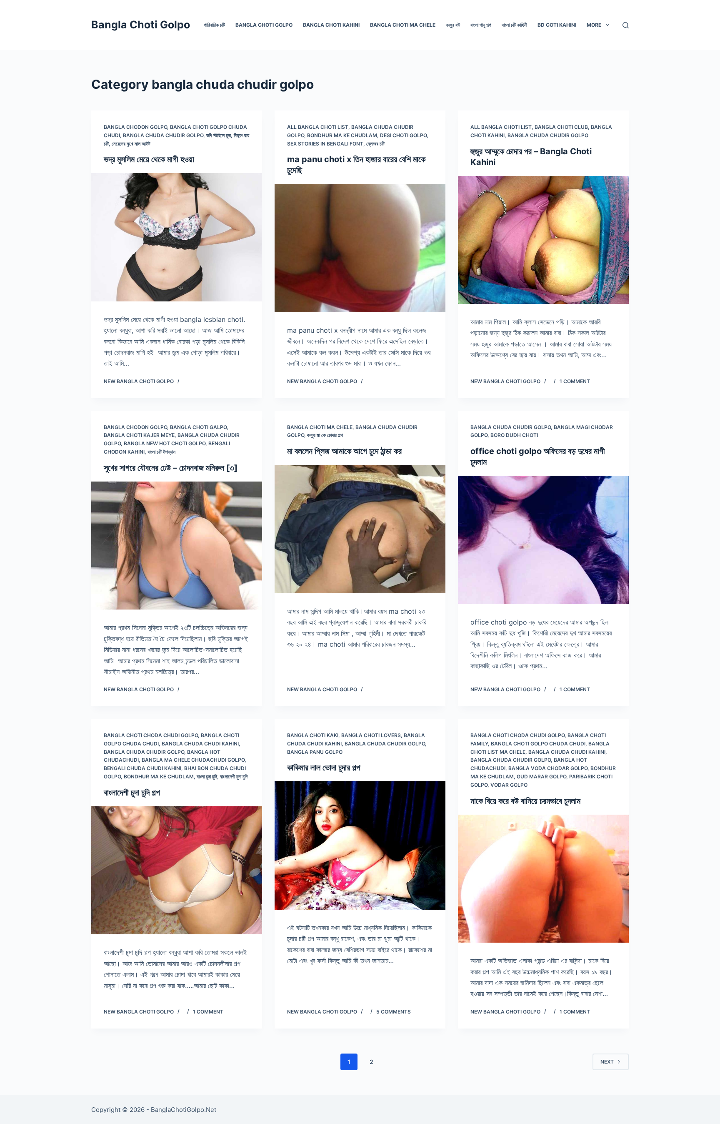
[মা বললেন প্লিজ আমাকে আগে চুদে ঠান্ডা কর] (360, 529)
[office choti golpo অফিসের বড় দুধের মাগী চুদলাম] (543, 540)
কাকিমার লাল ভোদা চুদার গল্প (323, 768)
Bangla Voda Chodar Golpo (548, 768)
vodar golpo (509, 785)
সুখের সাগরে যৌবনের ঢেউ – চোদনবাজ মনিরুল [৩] (171, 468)
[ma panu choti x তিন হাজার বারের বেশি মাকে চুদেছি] (360, 248)
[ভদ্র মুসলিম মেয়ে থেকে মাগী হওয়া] (176, 237)
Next (607, 1062)
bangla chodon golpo (135, 127)
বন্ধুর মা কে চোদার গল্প (325, 435)
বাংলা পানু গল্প (480, 25)
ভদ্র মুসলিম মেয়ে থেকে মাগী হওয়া (149, 159)
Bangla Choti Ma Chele (402, 25)
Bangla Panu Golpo (314, 752)
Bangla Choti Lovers (371, 735)
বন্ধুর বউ (453, 25)
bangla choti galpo (198, 427)
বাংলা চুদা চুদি (207, 776)
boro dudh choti (514, 435)
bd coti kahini (557, 25)
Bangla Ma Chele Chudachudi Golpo (193, 760)
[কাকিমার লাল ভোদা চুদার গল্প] (360, 845)
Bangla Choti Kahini (331, 25)
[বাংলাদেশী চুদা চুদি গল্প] (176, 870)
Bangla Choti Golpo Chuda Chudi (538, 743)
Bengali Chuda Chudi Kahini (142, 768)
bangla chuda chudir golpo (163, 135)
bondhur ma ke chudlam (342, 135)
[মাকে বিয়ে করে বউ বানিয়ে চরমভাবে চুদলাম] (543, 879)
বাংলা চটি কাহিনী (514, 25)
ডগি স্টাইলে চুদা (218, 135)
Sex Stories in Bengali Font (325, 143)
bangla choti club (561, 127)
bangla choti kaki (312, 735)
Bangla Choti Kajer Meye (139, 435)
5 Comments (393, 1012)
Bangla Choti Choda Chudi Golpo (151, 735)
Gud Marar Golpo (541, 776)
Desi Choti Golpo (403, 135)
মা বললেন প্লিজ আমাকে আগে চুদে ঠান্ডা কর (344, 451)
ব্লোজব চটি (375, 143)
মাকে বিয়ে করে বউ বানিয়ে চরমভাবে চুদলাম (525, 801)
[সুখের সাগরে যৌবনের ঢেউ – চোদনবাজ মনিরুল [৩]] (176, 546)
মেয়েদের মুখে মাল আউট (131, 143)
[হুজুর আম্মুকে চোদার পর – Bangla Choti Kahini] (543, 240)
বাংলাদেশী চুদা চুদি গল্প (132, 793)
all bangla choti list (317, 127)
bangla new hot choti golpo (164, 443)
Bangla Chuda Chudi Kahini (200, 743)
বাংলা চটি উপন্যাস (161, 452)
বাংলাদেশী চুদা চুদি (234, 776)
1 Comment (575, 381)
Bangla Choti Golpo (140, 24)
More (594, 25)
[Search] (625, 25)
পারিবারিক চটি (214, 25)
